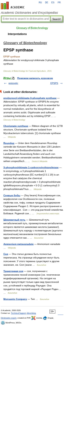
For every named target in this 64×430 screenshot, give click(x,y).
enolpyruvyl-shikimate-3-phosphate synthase (29, 98)
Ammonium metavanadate (18, 244)
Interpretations (17, 34)
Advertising (31, 313)
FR (59, 2)
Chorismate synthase (15, 126)
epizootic (13, 83)
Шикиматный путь (14, 219)
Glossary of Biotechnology (32, 28)
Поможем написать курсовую (35, 78)
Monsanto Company (15, 299)
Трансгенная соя (13, 271)
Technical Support (18, 313)
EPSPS (54, 83)
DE (46, 2)
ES (52, 2)
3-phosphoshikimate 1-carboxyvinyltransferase (31, 167)
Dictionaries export (8, 318)
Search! (56, 19)
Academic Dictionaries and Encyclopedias (29, 12)
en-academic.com (13, 5)
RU (40, 2)
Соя (5, 254)
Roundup (8, 143)
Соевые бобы (11, 195)
